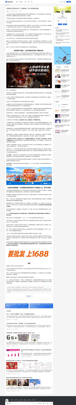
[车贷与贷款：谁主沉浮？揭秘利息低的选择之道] (58, 71)
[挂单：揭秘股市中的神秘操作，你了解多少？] (58, 86)
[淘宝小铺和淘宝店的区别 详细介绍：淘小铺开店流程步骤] (58, 111)
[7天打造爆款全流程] (58, 105)
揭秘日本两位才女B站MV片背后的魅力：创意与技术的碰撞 (65, 75)
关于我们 (20, 399)
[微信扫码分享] (43, 403)
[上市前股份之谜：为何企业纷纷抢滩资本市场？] (58, 91)
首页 (17, 1)
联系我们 (29, 399)
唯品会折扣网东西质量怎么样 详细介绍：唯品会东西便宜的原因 (36, 350)
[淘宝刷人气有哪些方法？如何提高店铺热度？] (58, 131)
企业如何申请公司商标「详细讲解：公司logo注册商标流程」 (21, 323)
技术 (25, 1)
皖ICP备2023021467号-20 (28, 401)
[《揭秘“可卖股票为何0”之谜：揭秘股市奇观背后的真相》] (58, 96)
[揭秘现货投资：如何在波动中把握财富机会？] (58, 81)
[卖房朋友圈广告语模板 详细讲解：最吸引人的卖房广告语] (29, 337)
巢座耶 (46, 281)
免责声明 (12, 399)
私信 (65, 24)
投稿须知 (33, 399)
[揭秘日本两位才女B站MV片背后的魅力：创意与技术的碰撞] (58, 76)
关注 (60, 24)
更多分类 (20, 1)
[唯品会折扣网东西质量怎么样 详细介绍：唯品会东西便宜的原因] (13, 353)
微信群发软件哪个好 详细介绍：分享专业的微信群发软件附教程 (22, 360)
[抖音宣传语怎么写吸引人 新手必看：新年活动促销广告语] (58, 116)
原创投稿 (68, 1)
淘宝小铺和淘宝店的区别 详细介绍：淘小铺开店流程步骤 (65, 110)
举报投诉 (25, 399)
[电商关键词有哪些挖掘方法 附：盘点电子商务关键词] (29, 382)
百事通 (7, 11)
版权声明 (16, 399)
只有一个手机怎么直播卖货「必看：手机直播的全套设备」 (20, 314)
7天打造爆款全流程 (64, 104)
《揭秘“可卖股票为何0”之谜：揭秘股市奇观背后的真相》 (65, 96)
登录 (62, 1)
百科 (20, 11)
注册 (64, 1)
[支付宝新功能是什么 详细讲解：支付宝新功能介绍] (58, 121)
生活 (28, 1)
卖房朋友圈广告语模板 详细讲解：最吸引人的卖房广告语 (20, 333)
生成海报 (40, 403)
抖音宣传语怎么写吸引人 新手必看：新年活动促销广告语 (65, 115)
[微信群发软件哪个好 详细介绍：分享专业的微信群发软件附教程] (29, 365)
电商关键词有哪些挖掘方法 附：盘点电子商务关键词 (19, 377)
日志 (31, 1)
